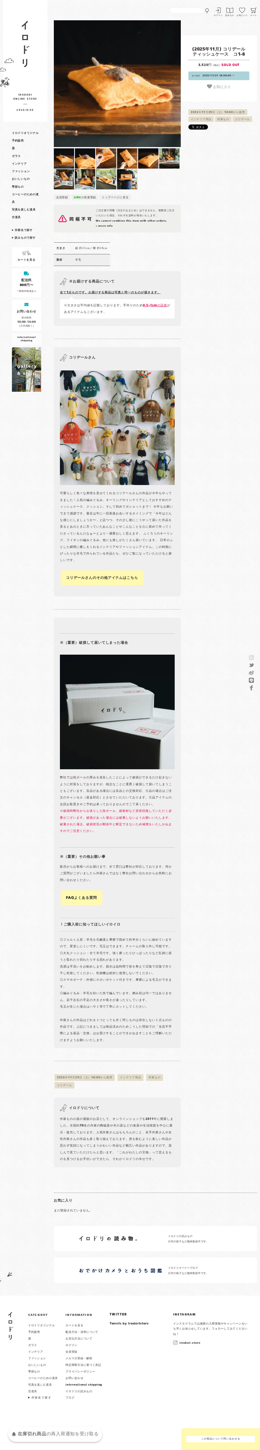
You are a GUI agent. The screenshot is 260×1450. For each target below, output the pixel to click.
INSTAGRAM (184, 1314)
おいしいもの (21, 179)
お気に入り (221, 86)
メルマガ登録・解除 (79, 1358)
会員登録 (62, 197)
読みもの (229, 15)
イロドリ (10, 1326)
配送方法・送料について (82, 1332)
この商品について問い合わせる (220, 1439)
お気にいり (242, 15)
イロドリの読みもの (79, 1391)
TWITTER (118, 1314)
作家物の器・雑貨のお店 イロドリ (25, 46)
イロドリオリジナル (25, 133)
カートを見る (74, 1325)
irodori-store (190, 1343)
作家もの (223, 119)
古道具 (16, 217)
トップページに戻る (115, 197)
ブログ (70, 1398)
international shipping (84, 1385)
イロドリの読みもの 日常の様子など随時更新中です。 (188, 1239)
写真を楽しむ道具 (24, 209)
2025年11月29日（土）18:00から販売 (218, 112)
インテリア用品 (201, 119)
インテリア (19, 164)
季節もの (18, 187)
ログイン (218, 15)
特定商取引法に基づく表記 (83, 1365)
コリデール (242, 119)
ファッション (21, 171)
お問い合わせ (74, 1378)
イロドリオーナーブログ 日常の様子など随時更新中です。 (188, 1270)
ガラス (16, 156)
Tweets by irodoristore (129, 1323)
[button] (85, 83)
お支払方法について (79, 1338)
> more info (104, 226)
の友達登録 (85, 197)
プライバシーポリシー (80, 1371)
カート (253, 15)
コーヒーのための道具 (43, 1378)
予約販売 (18, 140)
